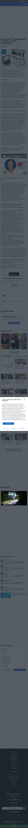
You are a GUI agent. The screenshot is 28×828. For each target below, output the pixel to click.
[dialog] (14, 414)
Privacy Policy (22, 428)
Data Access (14, 428)
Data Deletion (6, 428)
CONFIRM (8, 423)
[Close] (25, 399)
